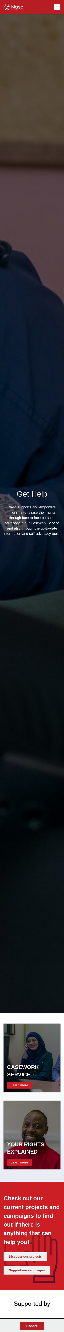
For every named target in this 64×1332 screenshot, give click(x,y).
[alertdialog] (32, 1325)
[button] (57, 7)
